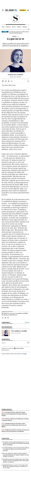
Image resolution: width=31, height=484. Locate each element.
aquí (25, 353)
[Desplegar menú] (3, 10)
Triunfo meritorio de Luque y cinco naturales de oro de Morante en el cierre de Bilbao (14, 425)
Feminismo (24, 26)
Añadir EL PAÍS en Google (9, 85)
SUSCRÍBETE (22, 10)
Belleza (14, 26)
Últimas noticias (7, 409)
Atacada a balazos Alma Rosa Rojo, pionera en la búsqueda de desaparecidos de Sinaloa (14, 414)
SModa (15, 18)
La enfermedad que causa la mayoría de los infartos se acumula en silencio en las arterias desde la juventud (16, 449)
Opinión (4, 342)
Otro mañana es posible (19, 331)
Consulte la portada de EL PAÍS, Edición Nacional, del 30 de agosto (19, 32)
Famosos (19, 26)
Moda (3, 26)
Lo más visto (5, 438)
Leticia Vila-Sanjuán (15, 74)
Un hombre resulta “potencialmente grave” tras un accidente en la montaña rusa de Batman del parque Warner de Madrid (16, 443)
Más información (5, 350)
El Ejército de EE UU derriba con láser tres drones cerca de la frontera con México (15, 430)
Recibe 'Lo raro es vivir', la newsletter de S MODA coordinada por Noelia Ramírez (15, 314)
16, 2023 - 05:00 (15, 77)
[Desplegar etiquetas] (28, 343)
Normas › (27, 322)
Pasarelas (8, 26)
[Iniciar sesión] (28, 10)
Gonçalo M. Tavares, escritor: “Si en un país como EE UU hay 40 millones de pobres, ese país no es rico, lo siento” (15, 466)
